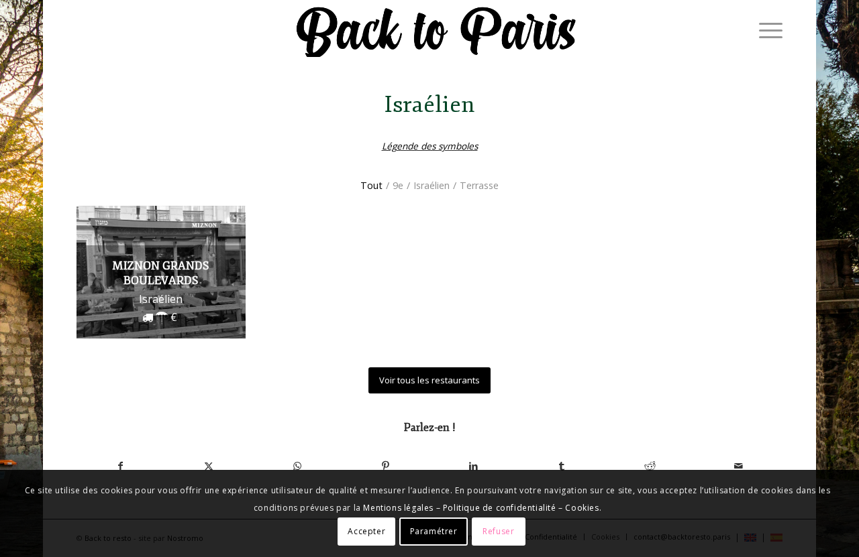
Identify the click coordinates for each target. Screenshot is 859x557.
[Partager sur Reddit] (650, 466)
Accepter (366, 530)
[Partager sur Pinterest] (386, 466)
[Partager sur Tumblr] (562, 466)
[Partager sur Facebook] (121, 466)
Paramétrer (434, 530)
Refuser (498, 530)
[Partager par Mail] (739, 466)
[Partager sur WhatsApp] (297, 466)
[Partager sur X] (209, 466)
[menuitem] (766, 30)
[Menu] (766, 30)
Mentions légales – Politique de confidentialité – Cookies (481, 507)
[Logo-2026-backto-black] (437, 30)
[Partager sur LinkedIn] (474, 466)
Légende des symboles (430, 145)
